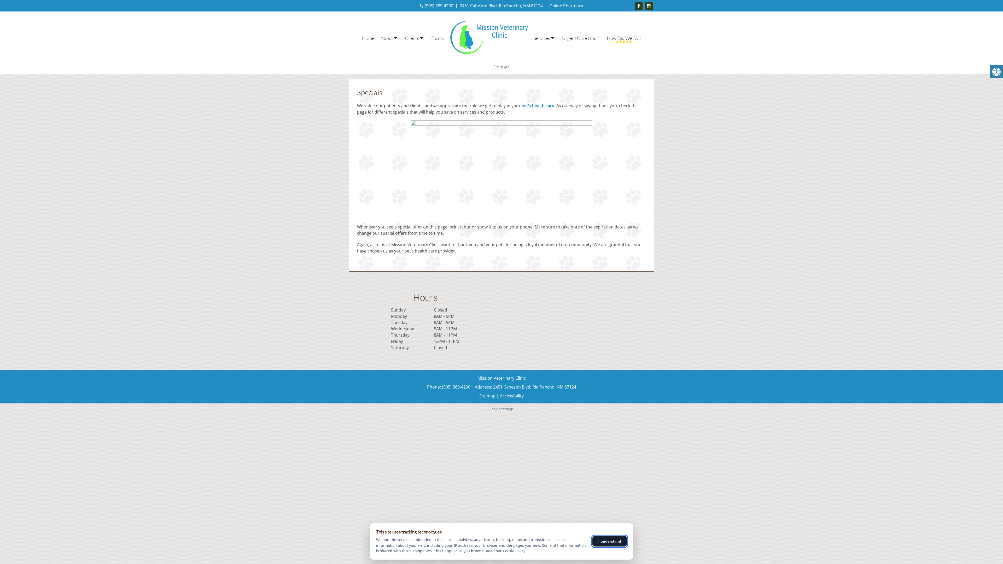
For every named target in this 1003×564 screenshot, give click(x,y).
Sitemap (487, 396)
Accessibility (512, 396)
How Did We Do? (624, 38)
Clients (412, 38)
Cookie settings (501, 409)
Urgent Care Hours (581, 38)
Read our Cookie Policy (505, 550)
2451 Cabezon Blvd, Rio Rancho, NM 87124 (501, 6)
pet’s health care (538, 106)
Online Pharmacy (566, 6)
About (387, 38)
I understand (609, 541)
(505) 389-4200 (439, 6)
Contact (501, 66)
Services (542, 38)
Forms (437, 38)
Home (368, 38)
